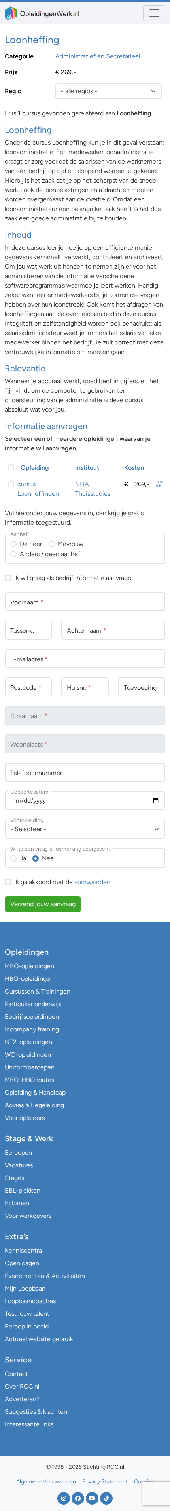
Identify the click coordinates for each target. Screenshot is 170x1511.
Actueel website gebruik (39, 1339)
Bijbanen (17, 1203)
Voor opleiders (25, 1117)
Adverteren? (22, 1399)
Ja (23, 858)
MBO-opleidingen (29, 966)
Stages (14, 1178)
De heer (31, 544)
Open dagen (22, 1263)
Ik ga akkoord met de (62, 882)
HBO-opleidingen (29, 978)
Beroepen (18, 1152)
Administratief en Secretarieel (97, 56)
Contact (16, 1373)
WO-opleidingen (28, 1054)
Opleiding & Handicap (35, 1092)
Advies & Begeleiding (34, 1105)
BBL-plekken (22, 1190)
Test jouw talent (27, 1313)
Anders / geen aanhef (50, 554)
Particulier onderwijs (33, 1004)
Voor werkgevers (28, 1215)
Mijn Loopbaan (25, 1288)
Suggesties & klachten (36, 1411)
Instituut (87, 467)
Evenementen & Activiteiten (45, 1276)
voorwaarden (92, 882)
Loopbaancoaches (30, 1301)
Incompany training (32, 1029)
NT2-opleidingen (28, 1042)
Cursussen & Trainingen (37, 991)
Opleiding (35, 467)
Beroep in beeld (27, 1326)
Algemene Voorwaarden (46, 1481)
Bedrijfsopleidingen (32, 1016)
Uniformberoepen (30, 1067)
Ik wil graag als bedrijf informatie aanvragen (74, 577)
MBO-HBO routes (29, 1080)
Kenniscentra (23, 1250)
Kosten (134, 467)
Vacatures (19, 1165)
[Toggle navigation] (154, 13)
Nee (48, 858)
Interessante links (29, 1424)
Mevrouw (70, 544)
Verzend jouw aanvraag (43, 904)
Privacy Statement (105, 1481)
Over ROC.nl (22, 1386)
